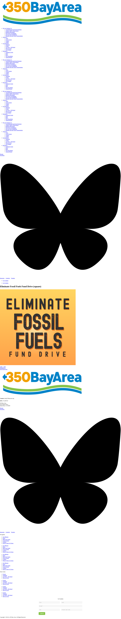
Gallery (7, 42)
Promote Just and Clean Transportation (14, 36)
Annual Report (9, 57)
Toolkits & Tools (9, 52)
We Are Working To (7, 28)
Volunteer (8, 44)
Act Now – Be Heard (10, 47)
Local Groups (9, 39)
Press (7, 53)
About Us (5, 37)
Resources (5, 51)
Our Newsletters (9, 56)
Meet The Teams (6, 539)
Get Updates (8, 49)
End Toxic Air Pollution (11, 33)
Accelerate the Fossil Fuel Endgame (13, 29)
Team (7, 38)
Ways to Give (9, 48)
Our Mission (5, 537)
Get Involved (6, 43)
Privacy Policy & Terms (8, 543)
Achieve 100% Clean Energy (12, 31)
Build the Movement (10, 32)
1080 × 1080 (3, 366)
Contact (7, 41)
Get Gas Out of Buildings (11, 34)
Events (7, 46)
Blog (7, 55)
